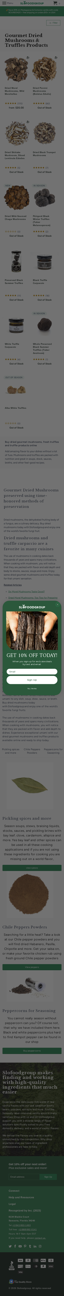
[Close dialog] (57, 605)
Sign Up (32, 680)
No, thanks (31, 688)
